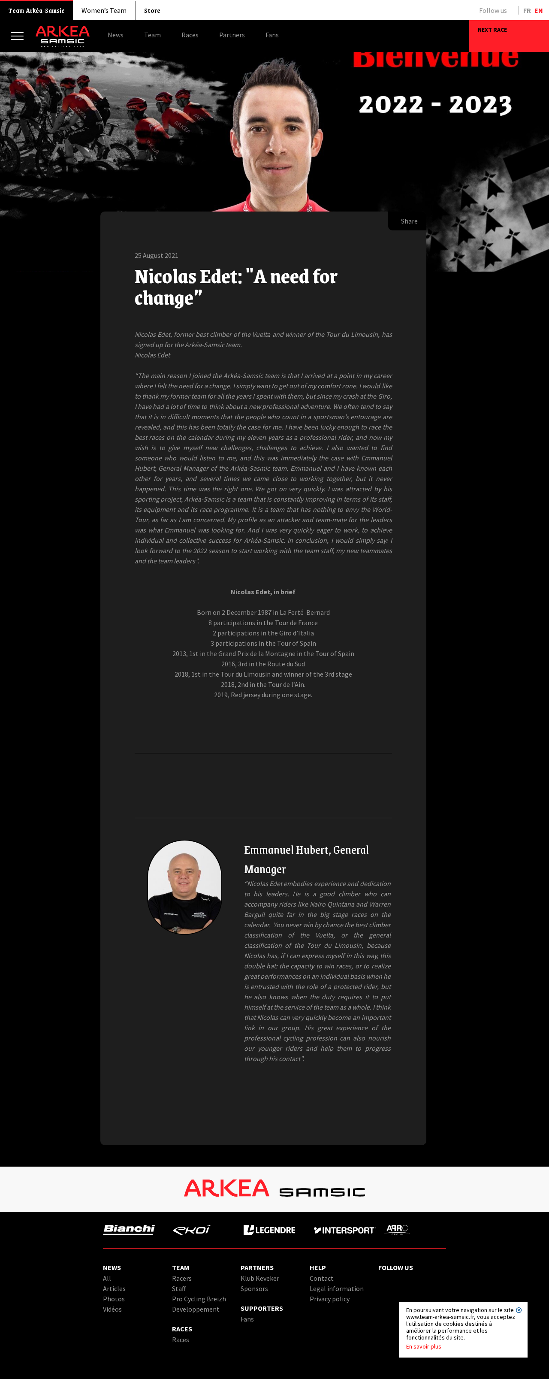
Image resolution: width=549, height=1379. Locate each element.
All (107, 1278)
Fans (247, 1319)
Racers (182, 1278)
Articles (114, 1288)
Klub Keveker (260, 1278)
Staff (179, 1288)
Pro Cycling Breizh (199, 1298)
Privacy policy (330, 1298)
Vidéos (112, 1309)
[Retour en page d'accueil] (63, 45)
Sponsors (254, 1288)
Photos (114, 1298)
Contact (322, 1278)
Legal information (337, 1288)
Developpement (196, 1309)
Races (180, 1339)
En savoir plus (423, 1346)
